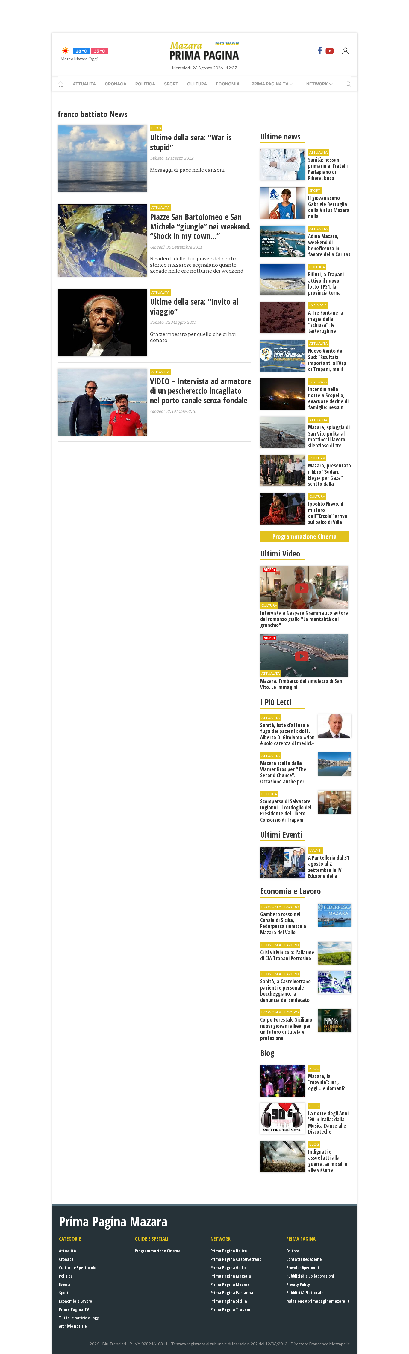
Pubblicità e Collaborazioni (310, 1276)
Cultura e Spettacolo (77, 1267)
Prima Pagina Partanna (231, 1292)
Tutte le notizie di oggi (80, 1318)
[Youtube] (329, 50)
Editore (292, 1251)
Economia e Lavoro (75, 1301)
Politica (145, 83)
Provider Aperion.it (302, 1267)
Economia (228, 83)
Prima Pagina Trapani (230, 1309)
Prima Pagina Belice (228, 1251)
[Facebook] (320, 50)
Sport (171, 83)
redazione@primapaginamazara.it (317, 1301)
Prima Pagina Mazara (230, 1284)
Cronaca (115, 83)
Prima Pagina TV (74, 1309)
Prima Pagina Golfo (228, 1267)
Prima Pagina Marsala (230, 1276)
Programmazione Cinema (158, 1251)
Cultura (197, 83)
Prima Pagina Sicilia (228, 1301)
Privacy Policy (298, 1284)
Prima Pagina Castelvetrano (235, 1259)
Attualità (84, 83)
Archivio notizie (73, 1326)
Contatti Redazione (304, 1259)
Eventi (64, 1284)
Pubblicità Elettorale (304, 1292)
